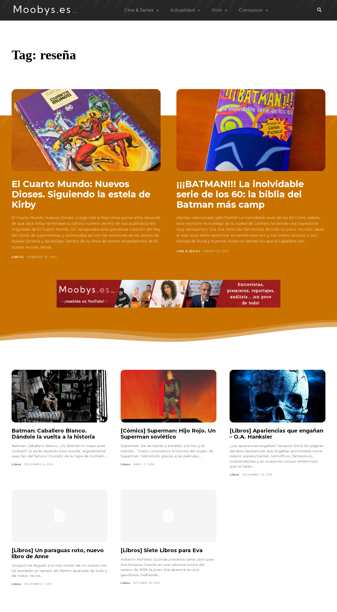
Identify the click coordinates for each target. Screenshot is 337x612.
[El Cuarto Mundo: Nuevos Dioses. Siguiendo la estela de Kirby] (86, 130)
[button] (319, 10)
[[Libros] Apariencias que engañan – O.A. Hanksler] (277, 396)
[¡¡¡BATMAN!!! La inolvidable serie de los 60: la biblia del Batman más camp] (250, 130)
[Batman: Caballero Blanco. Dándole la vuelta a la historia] (59, 396)
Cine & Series (188, 251)
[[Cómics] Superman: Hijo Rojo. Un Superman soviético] (168, 396)
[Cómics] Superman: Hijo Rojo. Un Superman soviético (168, 434)
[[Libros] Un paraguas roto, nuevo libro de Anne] (59, 515)
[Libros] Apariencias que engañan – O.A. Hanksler (276, 434)
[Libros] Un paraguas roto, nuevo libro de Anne (58, 553)
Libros (18, 257)
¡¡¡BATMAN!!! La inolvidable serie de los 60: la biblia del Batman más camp (240, 194)
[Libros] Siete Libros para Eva (162, 550)
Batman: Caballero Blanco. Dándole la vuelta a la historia (53, 434)
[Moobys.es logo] (46, 10)
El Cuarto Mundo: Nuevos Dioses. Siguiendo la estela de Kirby (81, 194)
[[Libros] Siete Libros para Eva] (168, 515)
